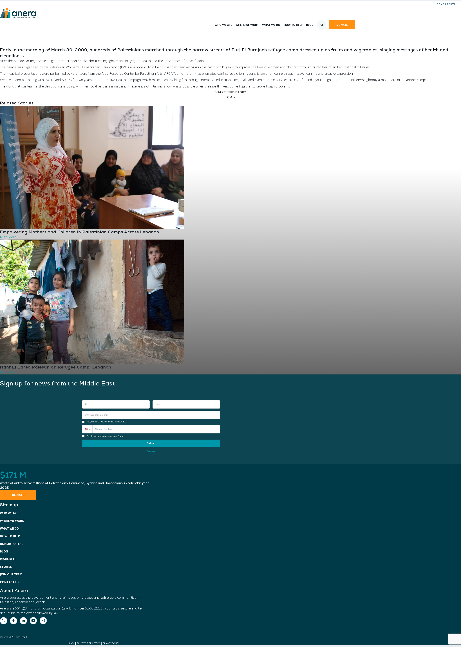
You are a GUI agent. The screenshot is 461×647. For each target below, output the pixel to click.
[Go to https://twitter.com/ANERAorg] (3, 620)
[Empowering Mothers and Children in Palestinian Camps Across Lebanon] (92, 167)
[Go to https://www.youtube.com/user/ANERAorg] (33, 620)
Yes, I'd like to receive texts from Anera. (105, 436)
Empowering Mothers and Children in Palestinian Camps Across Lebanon (79, 232)
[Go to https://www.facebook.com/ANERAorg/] (13, 620)
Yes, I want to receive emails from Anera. (106, 421)
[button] (87, 429)
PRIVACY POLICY (111, 643)
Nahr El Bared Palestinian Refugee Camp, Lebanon (55, 367)
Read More (10, 237)
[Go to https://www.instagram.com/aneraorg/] (43, 620)
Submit (151, 443)
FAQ (71, 643)
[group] (77, 480)
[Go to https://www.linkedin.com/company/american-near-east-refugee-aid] (23, 620)
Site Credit (21, 637)
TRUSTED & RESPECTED (88, 643)
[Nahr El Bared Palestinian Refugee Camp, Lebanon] (92, 301)
